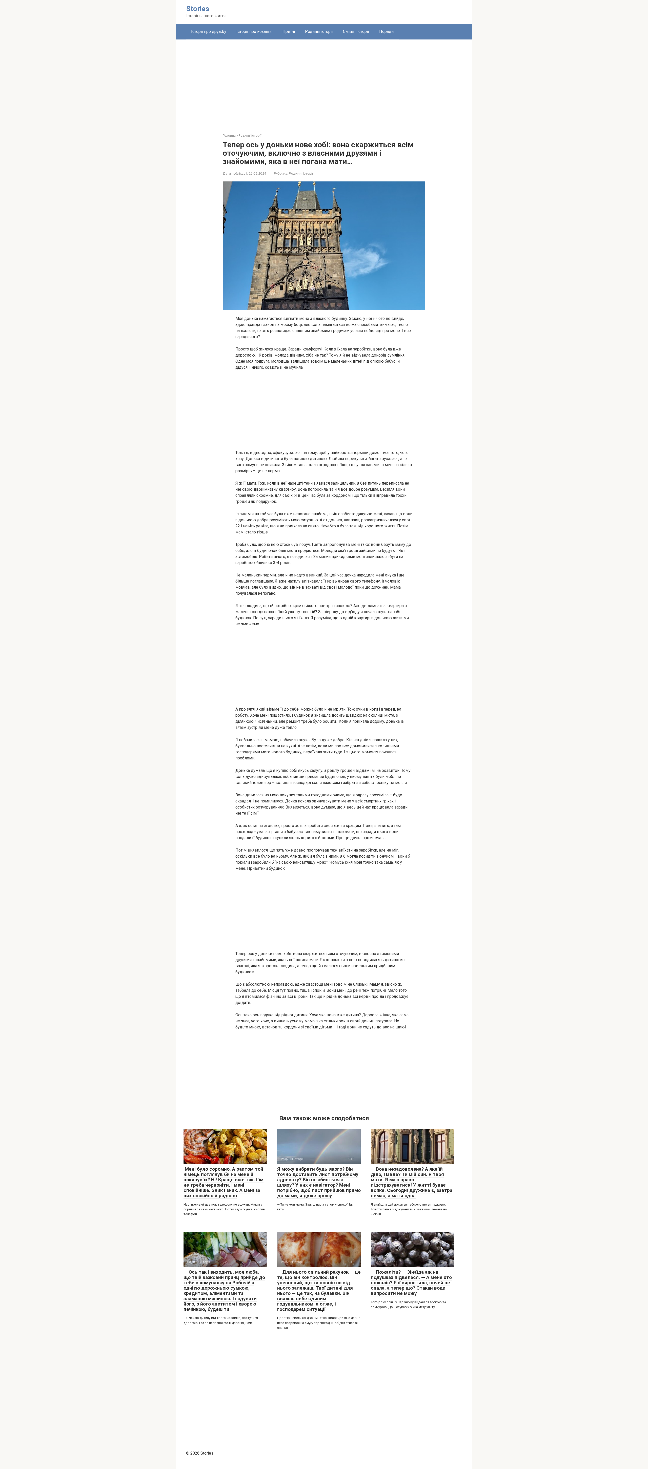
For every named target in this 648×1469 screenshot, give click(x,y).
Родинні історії (319, 31)
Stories (197, 9)
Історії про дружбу (208, 31)
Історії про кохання (254, 31)
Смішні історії (356, 31)
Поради (386, 31)
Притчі (288, 31)
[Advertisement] (324, 82)
